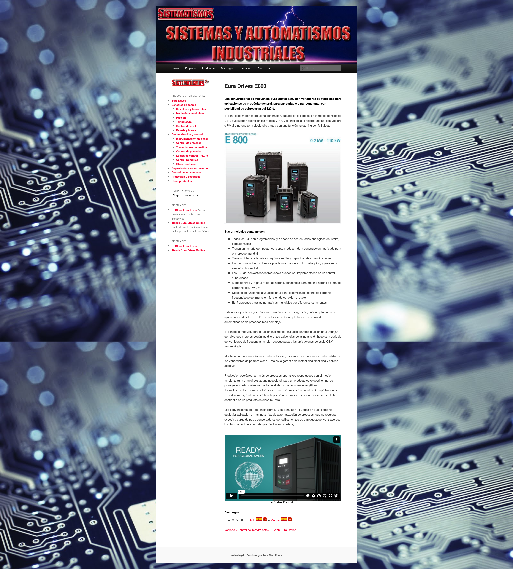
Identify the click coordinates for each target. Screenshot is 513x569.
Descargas (227, 68)
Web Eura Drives (285, 530)
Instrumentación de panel (192, 138)
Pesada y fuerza (186, 130)
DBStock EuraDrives (184, 210)
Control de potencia (188, 151)
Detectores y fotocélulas (191, 109)
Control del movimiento (186, 172)
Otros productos (186, 164)
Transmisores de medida (191, 147)
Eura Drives (179, 100)
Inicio (176, 68)
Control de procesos (188, 143)
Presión (181, 117)
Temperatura (184, 122)
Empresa (190, 68)
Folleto (251, 520)
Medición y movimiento (190, 113)
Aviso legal (264, 68)
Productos (208, 68)
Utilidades (245, 68)
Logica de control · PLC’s (192, 155)
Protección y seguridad (186, 176)
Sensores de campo (184, 105)
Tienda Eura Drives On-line (188, 223)
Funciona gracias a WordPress (264, 555)
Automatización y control (187, 134)
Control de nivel (186, 126)
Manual (276, 520)
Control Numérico (187, 160)
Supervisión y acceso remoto (190, 168)
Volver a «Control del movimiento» (246, 530)
